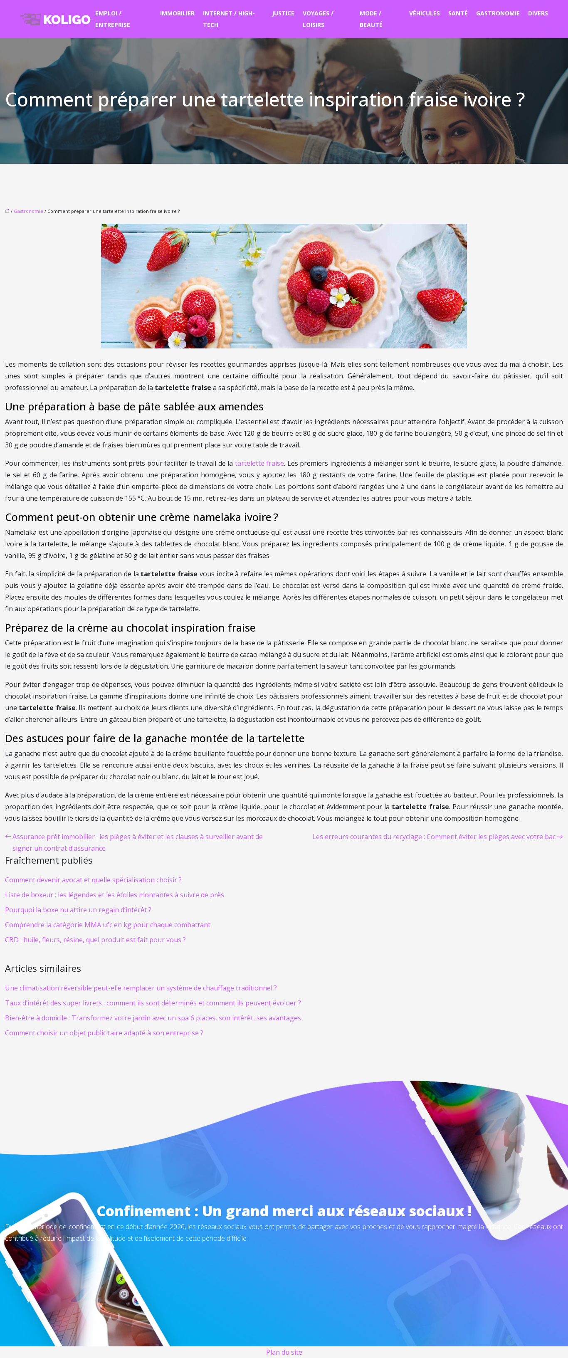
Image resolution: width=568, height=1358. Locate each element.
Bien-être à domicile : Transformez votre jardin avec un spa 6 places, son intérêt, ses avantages (153, 1017)
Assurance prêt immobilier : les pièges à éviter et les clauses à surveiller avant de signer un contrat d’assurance (137, 842)
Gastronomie (498, 13)
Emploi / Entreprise (112, 19)
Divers (538, 13)
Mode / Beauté (371, 19)
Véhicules (424, 13)
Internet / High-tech (229, 19)
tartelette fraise (259, 463)
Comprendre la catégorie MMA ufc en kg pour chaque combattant (107, 924)
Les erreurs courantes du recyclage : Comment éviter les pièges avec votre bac (434, 836)
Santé (458, 13)
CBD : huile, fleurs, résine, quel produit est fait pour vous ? (95, 939)
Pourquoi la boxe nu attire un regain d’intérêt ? (78, 909)
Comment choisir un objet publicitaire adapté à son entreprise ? (104, 1032)
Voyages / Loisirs (318, 19)
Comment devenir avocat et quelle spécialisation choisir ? (93, 879)
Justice (283, 13)
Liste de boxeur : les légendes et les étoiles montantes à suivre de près (114, 894)
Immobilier (177, 13)
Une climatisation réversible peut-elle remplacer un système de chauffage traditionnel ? (141, 988)
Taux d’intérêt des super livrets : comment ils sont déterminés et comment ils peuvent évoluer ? (153, 1002)
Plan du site (284, 1352)
